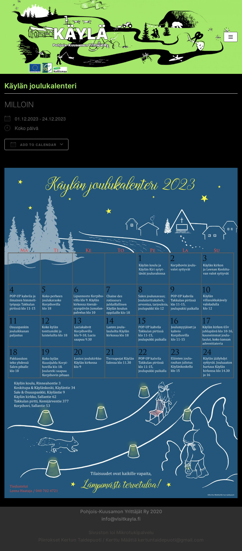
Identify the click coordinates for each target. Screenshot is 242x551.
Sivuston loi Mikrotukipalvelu (121, 532)
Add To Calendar (37, 144)
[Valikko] (231, 37)
